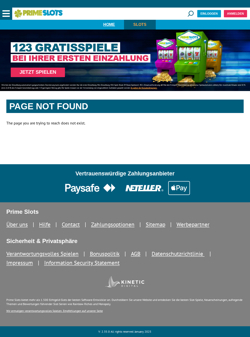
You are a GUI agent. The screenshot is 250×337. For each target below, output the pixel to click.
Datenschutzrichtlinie (178, 253)
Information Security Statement (82, 262)
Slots (139, 24)
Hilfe (45, 224)
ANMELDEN (235, 13)
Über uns (17, 224)
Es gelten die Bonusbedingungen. (144, 88)
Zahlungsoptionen (113, 224)
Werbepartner (193, 224)
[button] (6, 14)
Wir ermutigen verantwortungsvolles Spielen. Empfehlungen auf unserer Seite (54, 311)
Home (109, 24)
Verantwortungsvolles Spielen (42, 253)
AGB (135, 253)
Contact (71, 224)
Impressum (19, 262)
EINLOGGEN (209, 13)
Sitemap (155, 224)
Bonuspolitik (105, 253)
